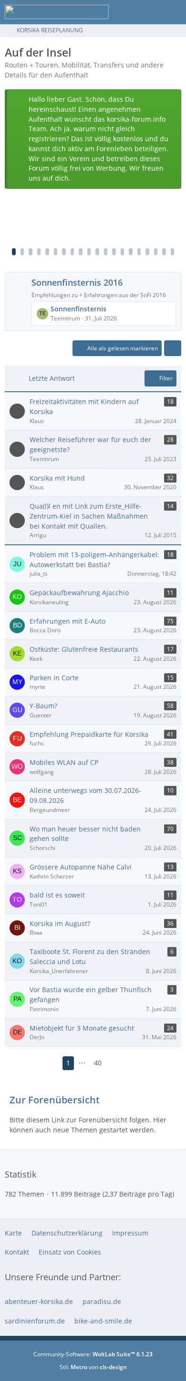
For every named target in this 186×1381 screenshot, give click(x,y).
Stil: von (93, 1367)
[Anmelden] (149, 12)
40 (98, 1062)
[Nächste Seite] (115, 1063)
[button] (172, 348)
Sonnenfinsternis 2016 (77, 282)
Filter (166, 378)
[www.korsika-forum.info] (57, 11)
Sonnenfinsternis (78, 308)
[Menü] (173, 11)
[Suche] (125, 11)
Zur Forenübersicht (55, 1099)
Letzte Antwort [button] (52, 378)
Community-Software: (93, 1354)
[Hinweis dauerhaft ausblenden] (170, 100)
